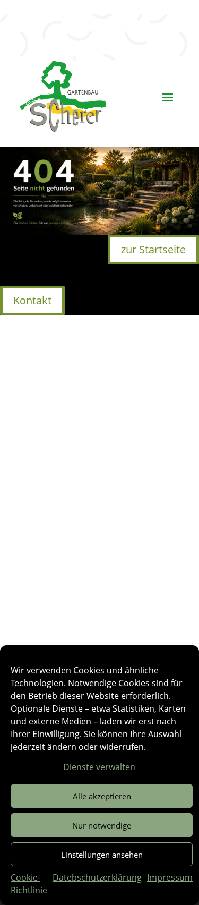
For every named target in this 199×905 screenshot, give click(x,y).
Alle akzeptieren (102, 796)
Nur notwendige (101, 825)
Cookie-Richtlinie (29, 884)
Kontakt (32, 300)
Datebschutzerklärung (97, 877)
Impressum (170, 877)
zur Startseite (153, 249)
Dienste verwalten (99, 767)
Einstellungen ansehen (102, 854)
